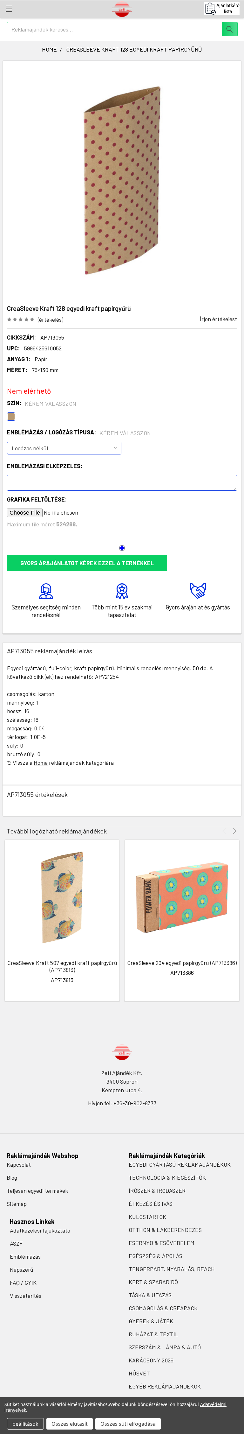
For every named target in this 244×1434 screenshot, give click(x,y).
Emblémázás (25, 1256)
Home (41, 762)
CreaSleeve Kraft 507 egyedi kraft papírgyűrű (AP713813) (62, 966)
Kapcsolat (19, 1164)
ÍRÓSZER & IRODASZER (157, 1190)
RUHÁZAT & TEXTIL (153, 1334)
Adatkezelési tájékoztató (40, 1230)
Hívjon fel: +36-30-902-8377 (122, 1103)
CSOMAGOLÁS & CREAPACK (163, 1307)
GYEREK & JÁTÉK (151, 1321)
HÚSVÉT (139, 1373)
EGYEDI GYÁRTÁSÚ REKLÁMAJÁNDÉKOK (180, 1164)
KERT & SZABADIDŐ (153, 1281)
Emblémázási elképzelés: (44, 465)
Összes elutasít (69, 1423)
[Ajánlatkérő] (224, 8)
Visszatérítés (25, 1295)
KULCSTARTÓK (147, 1216)
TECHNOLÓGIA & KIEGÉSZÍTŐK (167, 1177)
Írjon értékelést (218, 318)
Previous (225, 831)
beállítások (25, 1423)
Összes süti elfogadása (128, 1423)
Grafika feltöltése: (37, 499)
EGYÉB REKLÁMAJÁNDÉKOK (165, 1386)
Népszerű (21, 1269)
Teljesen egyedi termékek (37, 1190)
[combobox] (122, 29)
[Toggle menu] (8, 9)
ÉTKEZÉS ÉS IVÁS (151, 1203)
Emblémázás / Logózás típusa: (79, 432)
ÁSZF (16, 1243)
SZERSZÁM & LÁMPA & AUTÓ (165, 1347)
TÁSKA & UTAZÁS (150, 1294)
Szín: (42, 403)
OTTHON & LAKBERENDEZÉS (165, 1229)
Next (233, 831)
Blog (12, 1177)
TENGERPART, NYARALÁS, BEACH (172, 1268)
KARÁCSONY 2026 (151, 1360)
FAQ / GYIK (23, 1282)
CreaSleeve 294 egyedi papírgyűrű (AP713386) (182, 962)
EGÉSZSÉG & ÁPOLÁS (155, 1255)
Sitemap (17, 1203)
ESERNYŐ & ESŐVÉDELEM (161, 1242)
